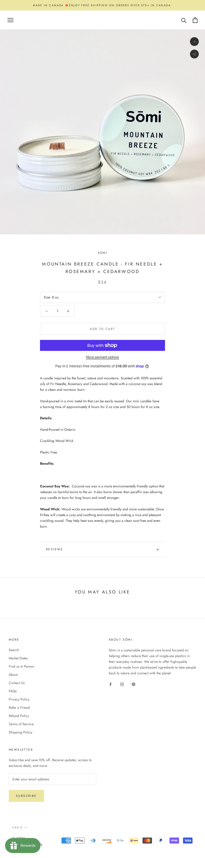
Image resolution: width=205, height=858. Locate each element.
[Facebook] (110, 684)
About (13, 674)
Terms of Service (21, 723)
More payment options (102, 356)
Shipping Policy (20, 732)
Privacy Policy (19, 699)
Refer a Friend (19, 707)
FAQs (13, 691)
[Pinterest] (133, 684)
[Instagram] (122, 684)
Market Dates (18, 658)
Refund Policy (19, 715)
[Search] (183, 20)
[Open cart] (195, 20)
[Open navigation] (11, 20)
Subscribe (26, 796)
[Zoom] (194, 41)
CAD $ (17, 827)
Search (14, 649)
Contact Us (17, 682)
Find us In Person (21, 666)
